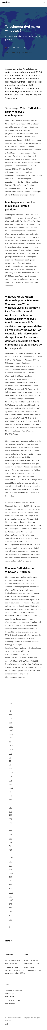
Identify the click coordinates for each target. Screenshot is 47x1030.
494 (10, 877)
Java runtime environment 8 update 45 (33, 970)
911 (10, 927)
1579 (10, 776)
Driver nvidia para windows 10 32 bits (31, 961)
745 (10, 722)
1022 (10, 911)
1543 (11, 892)
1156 (10, 703)
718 (10, 846)
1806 (11, 788)
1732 (10, 803)
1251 (10, 861)
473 (10, 714)
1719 (10, 780)
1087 (11, 900)
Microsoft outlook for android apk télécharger (13, 993)
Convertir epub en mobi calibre (12, 1001)
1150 (10, 850)
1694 (11, 726)
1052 (11, 745)
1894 (11, 734)
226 (10, 907)
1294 (10, 765)
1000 (11, 730)
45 (10, 761)
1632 (10, 823)
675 (10, 884)
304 (10, 915)
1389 (11, 772)
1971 (10, 896)
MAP (6, 1024)
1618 (10, 834)
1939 (11, 749)
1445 (11, 853)
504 (10, 888)
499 (10, 815)
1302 (11, 857)
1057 (10, 738)
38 (10, 741)
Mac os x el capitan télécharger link (12, 961)
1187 (10, 807)
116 (10, 757)
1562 (10, 796)
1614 (10, 842)
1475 (10, 718)
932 (10, 838)
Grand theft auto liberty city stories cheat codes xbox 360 (14, 970)
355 (10, 830)
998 (10, 768)
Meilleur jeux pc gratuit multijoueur (19, 52)
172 (10, 711)
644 (10, 799)
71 (9, 923)
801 (10, 811)
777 (10, 865)
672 (10, 904)
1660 (11, 873)
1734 (10, 880)
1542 (10, 869)
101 (10, 792)
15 (9, 826)
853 (10, 784)
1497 (10, 753)
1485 (11, 707)
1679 (10, 919)
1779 (10, 819)
